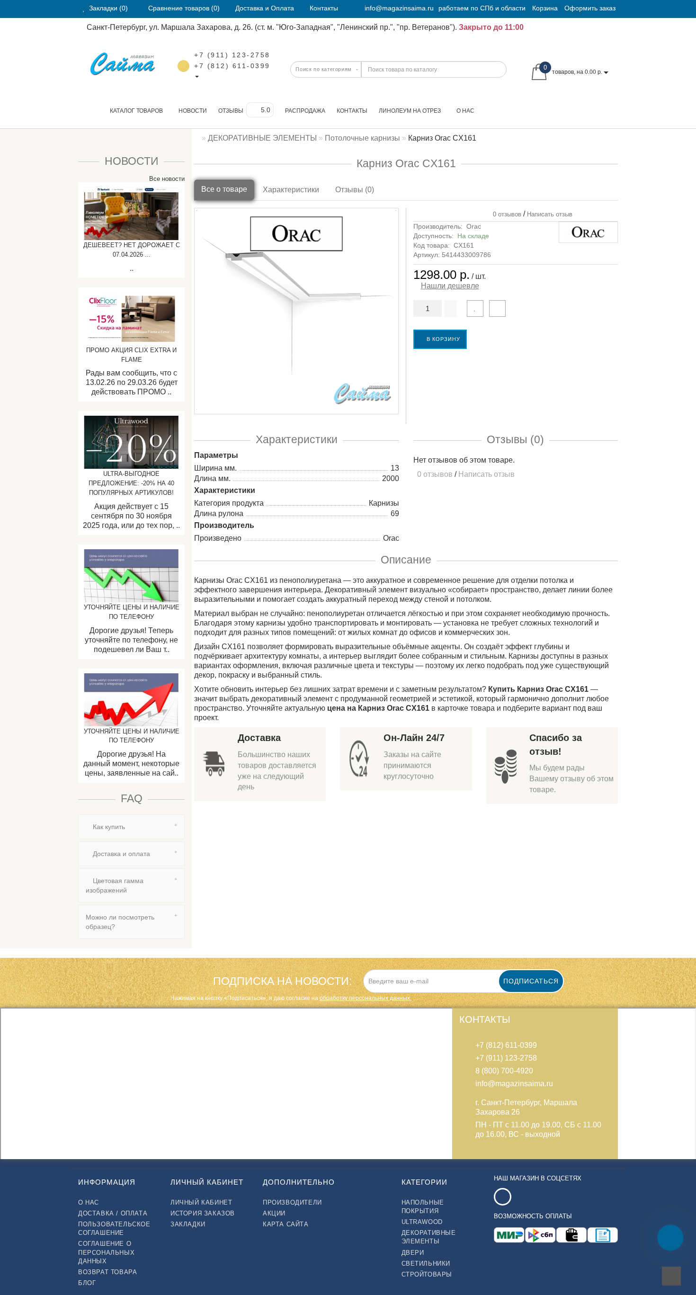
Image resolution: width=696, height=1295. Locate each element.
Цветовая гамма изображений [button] (114, 885)
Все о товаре (224, 189)
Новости (192, 110)
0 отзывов (505, 214)
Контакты (352, 110)
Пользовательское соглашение (114, 1228)
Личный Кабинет (201, 1202)
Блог (87, 1282)
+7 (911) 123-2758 (232, 55)
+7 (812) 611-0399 (232, 66)
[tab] (131, 827)
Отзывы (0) (354, 190)
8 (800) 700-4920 (504, 1071)
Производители (292, 1202)
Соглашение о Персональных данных (106, 1252)
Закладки (187, 1224)
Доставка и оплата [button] (120, 853)
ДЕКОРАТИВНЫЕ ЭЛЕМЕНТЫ (429, 1237)
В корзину (442, 339)
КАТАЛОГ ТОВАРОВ (134, 110)
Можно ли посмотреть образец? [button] (120, 921)
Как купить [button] (108, 827)
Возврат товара (107, 1272)
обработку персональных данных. (365, 998)
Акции (274, 1213)
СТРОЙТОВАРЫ (427, 1274)
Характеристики (291, 190)
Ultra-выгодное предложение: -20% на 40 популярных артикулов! (131, 483)
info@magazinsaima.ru (399, 8)
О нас (465, 110)
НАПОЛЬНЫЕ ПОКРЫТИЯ (423, 1207)
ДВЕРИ (413, 1252)
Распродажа (305, 110)
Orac (473, 226)
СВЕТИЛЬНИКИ (426, 1263)
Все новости (166, 178)
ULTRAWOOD (422, 1221)
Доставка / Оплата (112, 1213)
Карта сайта (286, 1224)
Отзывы (230, 110)
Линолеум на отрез (410, 110)
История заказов (202, 1213)
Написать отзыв (549, 214)
